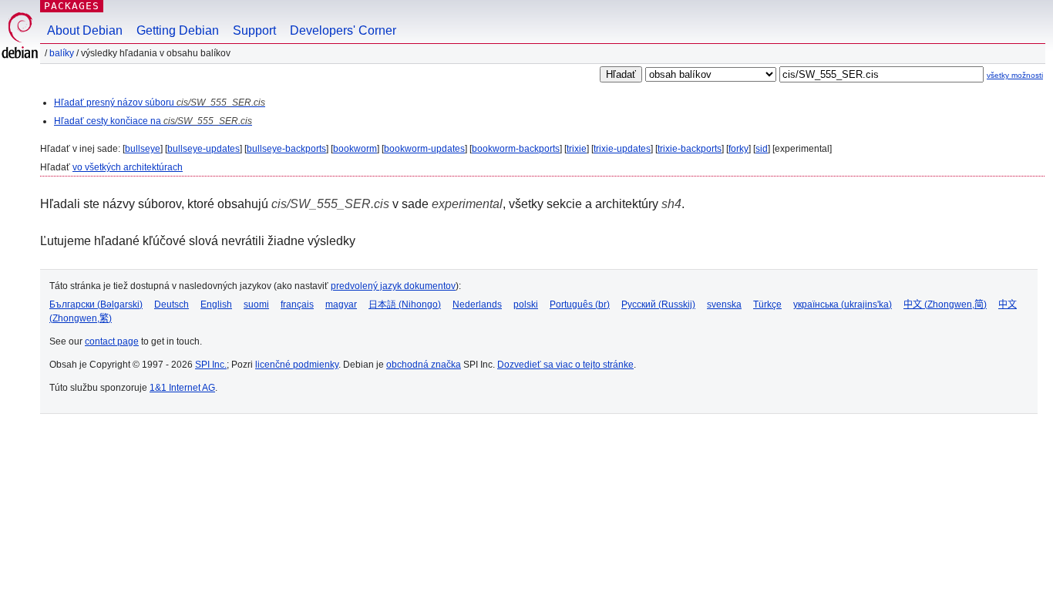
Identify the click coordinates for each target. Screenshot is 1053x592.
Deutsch (171, 304)
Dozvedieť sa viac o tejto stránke (565, 364)
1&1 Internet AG (182, 387)
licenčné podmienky (296, 364)
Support (254, 30)
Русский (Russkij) (658, 304)
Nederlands (477, 304)
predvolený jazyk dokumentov (393, 286)
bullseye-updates (203, 148)
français (297, 304)
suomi (256, 304)
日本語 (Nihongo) (404, 304)
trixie (577, 148)
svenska (724, 304)
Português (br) (580, 304)
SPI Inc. (211, 364)
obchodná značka (423, 364)
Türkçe (767, 304)
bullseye (142, 148)
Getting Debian (177, 30)
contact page (112, 341)
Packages (71, 6)
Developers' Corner (343, 30)
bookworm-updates (424, 148)
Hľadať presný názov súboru (159, 102)
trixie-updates (622, 148)
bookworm (355, 148)
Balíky (61, 53)
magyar (341, 304)
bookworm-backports (516, 148)
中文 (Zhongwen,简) (945, 304)
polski (525, 304)
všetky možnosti (1015, 75)
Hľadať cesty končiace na (153, 121)
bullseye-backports (286, 148)
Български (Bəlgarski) (96, 304)
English (216, 304)
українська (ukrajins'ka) (842, 304)
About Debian (85, 30)
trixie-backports (690, 148)
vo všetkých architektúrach (127, 167)
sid (761, 148)
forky (738, 148)
